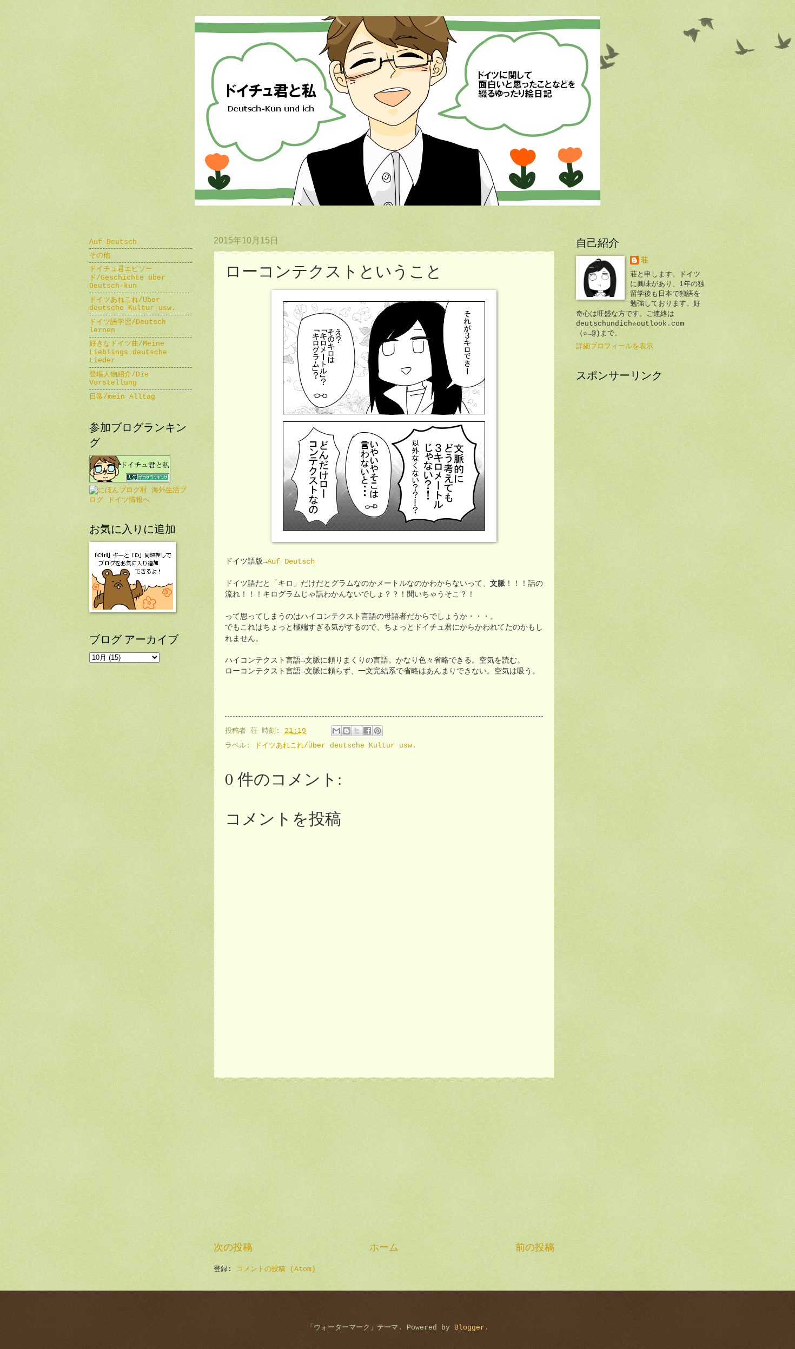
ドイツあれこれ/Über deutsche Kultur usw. (335, 746)
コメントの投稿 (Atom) (276, 1269)
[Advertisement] (384, 1159)
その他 (99, 256)
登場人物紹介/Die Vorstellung (119, 379)
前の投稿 (534, 1247)
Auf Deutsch (291, 562)
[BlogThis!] (346, 730)
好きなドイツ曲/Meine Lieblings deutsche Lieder (128, 352)
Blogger (469, 1328)
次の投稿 (233, 1247)
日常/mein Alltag (122, 397)
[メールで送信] (336, 730)
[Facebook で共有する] (367, 730)
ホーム (384, 1247)
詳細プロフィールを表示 (614, 346)
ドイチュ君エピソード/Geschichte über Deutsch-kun (127, 277)
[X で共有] (357, 730)
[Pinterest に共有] (377, 730)
